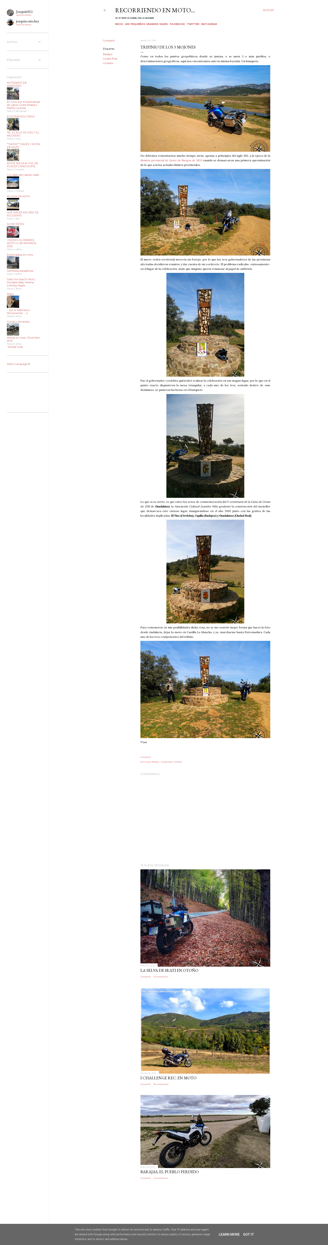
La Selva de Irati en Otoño (169, 970)
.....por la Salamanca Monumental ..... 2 (18, 312)
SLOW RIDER (15, 224)
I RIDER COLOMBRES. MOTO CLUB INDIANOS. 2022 (22, 243)
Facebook (177, 24)
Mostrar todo (15, 346)
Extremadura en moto (20, 254)
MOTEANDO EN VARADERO (17, 84)
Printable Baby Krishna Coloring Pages (20, 284)
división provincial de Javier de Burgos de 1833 (171, 160)
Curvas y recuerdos (18, 321)
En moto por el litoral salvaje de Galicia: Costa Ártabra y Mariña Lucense (23, 105)
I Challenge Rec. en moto (168, 1077)
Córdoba (108, 63)
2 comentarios (161, 1178)
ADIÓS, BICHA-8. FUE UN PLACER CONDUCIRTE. (22, 165)
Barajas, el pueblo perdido (169, 1171)
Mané (10, 294)
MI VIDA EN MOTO (18, 196)
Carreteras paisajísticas (20, 270)
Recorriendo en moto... (155, 10)
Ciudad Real (110, 58)
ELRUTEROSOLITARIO (21, 116)
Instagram (209, 24)
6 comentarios (161, 976)
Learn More (229, 1234)
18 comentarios (161, 1084)
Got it (248, 1234)
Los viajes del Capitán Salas (23, 174)
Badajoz (107, 54)
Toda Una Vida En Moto (21, 279)
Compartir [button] (109, 40)
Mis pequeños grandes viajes (146, 24)
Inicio (119, 24)
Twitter (193, 24)
